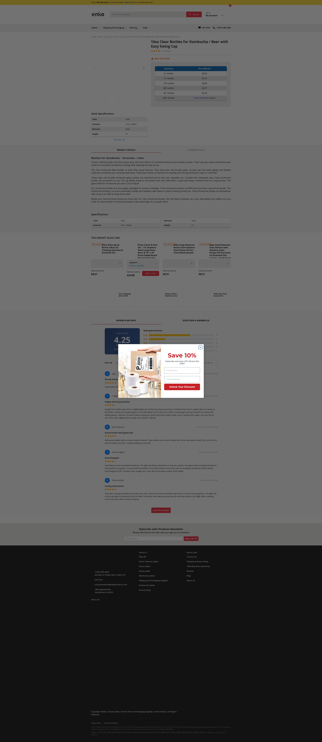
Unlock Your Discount (182, 387)
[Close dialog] (200, 347)
